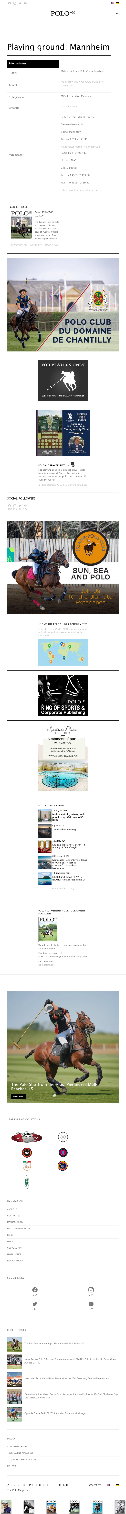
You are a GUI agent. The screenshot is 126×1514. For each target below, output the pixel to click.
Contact (95, 1485)
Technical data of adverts (22, 1459)
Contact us (13, 1216)
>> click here (69, 107)
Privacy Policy (15, 1261)
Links (10, 1241)
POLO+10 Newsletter (18, 1229)
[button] (63, 889)
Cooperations (14, 1248)
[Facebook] (9, 3)
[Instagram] (14, 3)
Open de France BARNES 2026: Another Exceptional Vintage (54, 1413)
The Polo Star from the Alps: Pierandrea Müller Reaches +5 (54, 1344)
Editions (11, 1466)
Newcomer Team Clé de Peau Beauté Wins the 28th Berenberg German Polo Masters (66, 1378)
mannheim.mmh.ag (72, 82)
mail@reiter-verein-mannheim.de (80, 147)
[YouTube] (25, 3)
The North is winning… (65, 830)
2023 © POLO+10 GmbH (38, 1485)
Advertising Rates (17, 1447)
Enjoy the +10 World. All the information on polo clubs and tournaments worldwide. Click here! (62, 632)
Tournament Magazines (20, 1453)
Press (10, 1235)
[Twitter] (20, 3)
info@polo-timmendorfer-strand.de (82, 190)
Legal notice (14, 1254)
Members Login (15, 1222)
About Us (12, 1209)
